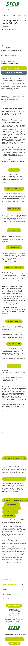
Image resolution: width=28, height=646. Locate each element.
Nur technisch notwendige (14, 639)
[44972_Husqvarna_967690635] (14, 36)
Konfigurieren (14, 643)
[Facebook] (5, 599)
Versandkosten (19, 619)
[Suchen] (8, 9)
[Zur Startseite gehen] (12, 4)
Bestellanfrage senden (14, 68)
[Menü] (2, 9)
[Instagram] (10, 599)
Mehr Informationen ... (20, 636)
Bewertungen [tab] (4, 101)
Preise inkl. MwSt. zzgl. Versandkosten (11, 50)
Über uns (5, 569)
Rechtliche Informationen (10, 584)
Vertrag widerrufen (14, 605)
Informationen (7, 579)
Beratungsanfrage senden (14, 72)
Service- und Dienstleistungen (11, 574)
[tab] (14, 96)
